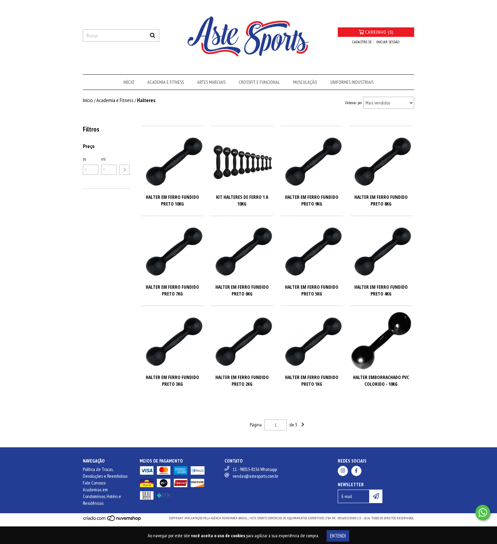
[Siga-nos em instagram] (343, 471)
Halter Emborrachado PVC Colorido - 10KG (381, 380)
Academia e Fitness (165, 82)
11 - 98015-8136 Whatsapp (255, 469)
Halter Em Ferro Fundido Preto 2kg (242, 380)
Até (103, 159)
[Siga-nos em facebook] (356, 471)
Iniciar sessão (387, 41)
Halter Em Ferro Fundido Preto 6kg (242, 290)
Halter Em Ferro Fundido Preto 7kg (172, 290)
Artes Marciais (211, 82)
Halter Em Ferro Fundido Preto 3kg (172, 380)
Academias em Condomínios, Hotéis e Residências (102, 496)
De (84, 159)
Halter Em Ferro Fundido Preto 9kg (311, 200)
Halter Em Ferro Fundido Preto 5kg (311, 290)
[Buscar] (152, 35)
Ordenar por (353, 102)
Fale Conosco (94, 483)
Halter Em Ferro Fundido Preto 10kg (172, 200)
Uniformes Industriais (352, 82)
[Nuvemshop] (112, 520)
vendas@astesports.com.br (255, 476)
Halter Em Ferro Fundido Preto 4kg (381, 290)
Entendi (338, 536)
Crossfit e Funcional (259, 82)
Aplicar (124, 170)
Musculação (305, 82)
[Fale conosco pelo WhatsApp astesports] (482, 512)
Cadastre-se (362, 41)
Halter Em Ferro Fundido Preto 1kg (311, 380)
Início (128, 82)
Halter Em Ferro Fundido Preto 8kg (381, 200)
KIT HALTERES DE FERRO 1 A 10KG (242, 200)
